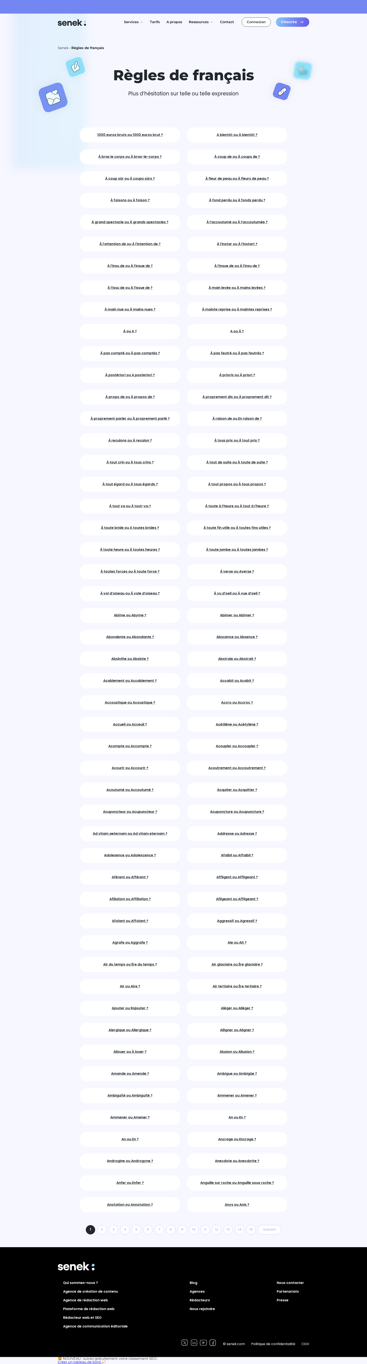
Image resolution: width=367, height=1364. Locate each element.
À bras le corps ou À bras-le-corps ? (130, 157)
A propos (174, 22)
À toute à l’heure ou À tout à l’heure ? (237, 506)
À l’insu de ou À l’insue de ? (130, 266)
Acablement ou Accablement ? (130, 681)
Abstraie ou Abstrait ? (237, 659)
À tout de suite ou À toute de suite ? (237, 462)
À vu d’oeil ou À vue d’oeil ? (237, 593)
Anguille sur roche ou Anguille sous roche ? (237, 1183)
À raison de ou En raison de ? (237, 419)
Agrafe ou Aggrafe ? (130, 942)
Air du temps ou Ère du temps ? (130, 964)
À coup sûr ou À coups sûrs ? (130, 179)
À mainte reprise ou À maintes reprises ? (237, 309)
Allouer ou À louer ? (130, 1052)
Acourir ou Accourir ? (130, 768)
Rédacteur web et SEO (82, 1317)
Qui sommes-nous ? (80, 1282)
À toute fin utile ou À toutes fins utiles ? (237, 528)
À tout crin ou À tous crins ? (130, 462)
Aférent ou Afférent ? (130, 877)
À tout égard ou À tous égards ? (130, 484)
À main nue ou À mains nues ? (129, 309)
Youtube (203, 1343)
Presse (282, 1300)
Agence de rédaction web (85, 1300)
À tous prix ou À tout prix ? (237, 440)
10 (194, 1229)
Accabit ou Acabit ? (237, 681)
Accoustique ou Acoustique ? (130, 702)
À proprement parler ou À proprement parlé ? (130, 419)
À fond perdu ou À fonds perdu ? (237, 200)
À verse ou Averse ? (237, 571)
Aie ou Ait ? (237, 942)
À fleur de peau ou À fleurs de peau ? (237, 179)
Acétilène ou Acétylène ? (237, 724)
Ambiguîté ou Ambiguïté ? (129, 1095)
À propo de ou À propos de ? (130, 397)
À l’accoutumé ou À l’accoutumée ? (237, 222)
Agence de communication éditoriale (95, 1326)
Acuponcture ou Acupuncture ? (237, 812)
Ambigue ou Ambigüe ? (237, 1074)
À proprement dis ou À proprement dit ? (237, 397)
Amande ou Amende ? (130, 1074)
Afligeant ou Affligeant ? (237, 899)
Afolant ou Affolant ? (130, 921)
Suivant (269, 1229)
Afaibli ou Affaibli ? (237, 855)
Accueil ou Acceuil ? (130, 724)
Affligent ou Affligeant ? (237, 877)
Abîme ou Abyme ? (130, 615)
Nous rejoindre (202, 1308)
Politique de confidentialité (273, 1343)
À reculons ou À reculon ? (130, 440)
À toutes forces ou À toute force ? (130, 571)
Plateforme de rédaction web (88, 1308)
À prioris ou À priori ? (237, 375)
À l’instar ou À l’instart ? (237, 244)
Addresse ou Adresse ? (237, 834)
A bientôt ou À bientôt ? (237, 135)
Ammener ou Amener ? (237, 1095)
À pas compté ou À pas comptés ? (130, 353)
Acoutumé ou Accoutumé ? (130, 790)
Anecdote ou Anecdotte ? (237, 1161)
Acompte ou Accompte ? (130, 746)
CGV (305, 1343)
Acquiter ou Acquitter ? (237, 790)
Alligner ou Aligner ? (237, 1030)
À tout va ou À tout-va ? (130, 506)
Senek (72, 22)
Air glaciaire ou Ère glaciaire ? (237, 964)
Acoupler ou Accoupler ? (237, 746)
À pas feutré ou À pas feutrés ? (237, 353)
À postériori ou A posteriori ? (130, 375)
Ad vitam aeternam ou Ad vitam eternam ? (130, 834)
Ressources (199, 22)
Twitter (185, 1343)
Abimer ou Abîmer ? (237, 615)
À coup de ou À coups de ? (237, 157)
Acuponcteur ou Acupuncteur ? (130, 812)
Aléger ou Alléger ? (237, 1008)
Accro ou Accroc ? (237, 702)
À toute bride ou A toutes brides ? (130, 528)
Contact (227, 22)
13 (228, 1229)
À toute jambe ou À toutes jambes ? (237, 550)
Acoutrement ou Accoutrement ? (237, 768)
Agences (197, 1291)
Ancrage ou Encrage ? (237, 1139)
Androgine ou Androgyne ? (130, 1161)
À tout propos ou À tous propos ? (237, 484)
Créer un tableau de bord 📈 (82, 1362)
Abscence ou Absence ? (237, 637)
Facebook (213, 1343)
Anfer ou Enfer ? (130, 1183)
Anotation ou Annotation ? (130, 1205)
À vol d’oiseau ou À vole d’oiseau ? (130, 593)
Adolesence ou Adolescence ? (130, 855)
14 (239, 1229)
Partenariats (288, 1291)
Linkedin (194, 1343)
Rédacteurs (200, 1300)
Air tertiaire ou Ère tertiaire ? (237, 986)
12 (216, 1229)
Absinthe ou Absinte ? (130, 659)
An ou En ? (237, 1117)
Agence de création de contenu (90, 1291)
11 (205, 1229)
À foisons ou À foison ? (130, 200)
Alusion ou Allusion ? (237, 1052)
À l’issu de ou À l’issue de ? (129, 288)
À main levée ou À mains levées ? (237, 288)
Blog (193, 1282)
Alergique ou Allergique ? (130, 1030)
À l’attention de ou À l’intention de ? (130, 244)
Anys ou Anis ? (237, 1205)
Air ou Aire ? (130, 986)
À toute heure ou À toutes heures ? (130, 550)
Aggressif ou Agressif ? (237, 921)
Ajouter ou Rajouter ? (130, 1008)
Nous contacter (290, 1282)
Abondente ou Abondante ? (130, 637)
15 (251, 1229)
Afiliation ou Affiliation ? (130, 899)
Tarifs (155, 22)
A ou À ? (237, 331)
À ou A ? (130, 331)
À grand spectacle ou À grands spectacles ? (130, 222)
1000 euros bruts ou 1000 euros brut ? (130, 135)
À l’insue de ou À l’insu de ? (237, 266)
